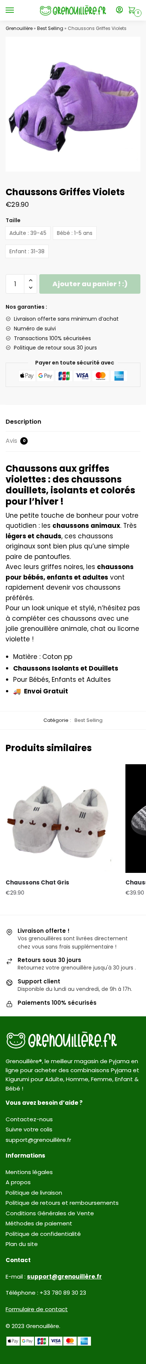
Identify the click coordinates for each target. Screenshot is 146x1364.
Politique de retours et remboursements (62, 1203)
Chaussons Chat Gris (37, 882)
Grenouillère (19, 28)
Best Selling (50, 28)
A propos (18, 1182)
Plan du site (22, 1244)
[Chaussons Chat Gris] (60, 818)
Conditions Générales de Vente (50, 1213)
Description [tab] (23, 421)
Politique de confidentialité (43, 1234)
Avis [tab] (15, 440)
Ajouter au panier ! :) (90, 283)
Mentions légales (29, 1172)
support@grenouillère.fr (38, 1140)
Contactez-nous (29, 1119)
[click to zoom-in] (73, 104)
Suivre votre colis (29, 1129)
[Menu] (17, 10)
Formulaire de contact (37, 1309)
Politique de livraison (34, 1193)
